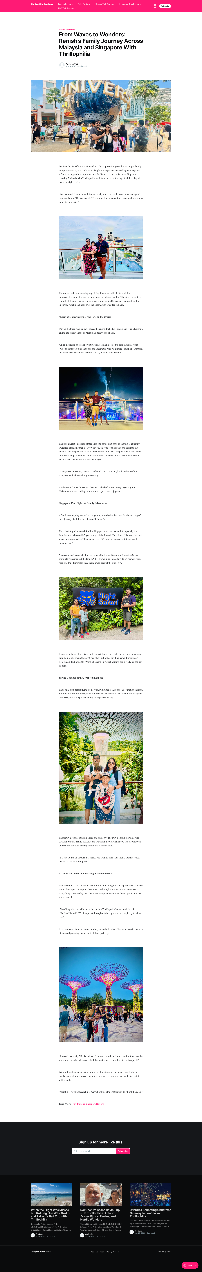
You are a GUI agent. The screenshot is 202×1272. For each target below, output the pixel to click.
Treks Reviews (84, 4)
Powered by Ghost (164, 1252)
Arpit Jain (39, 1234)
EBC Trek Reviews (66, 8)
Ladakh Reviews (65, 4)
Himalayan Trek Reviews (130, 4)
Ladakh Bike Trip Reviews (109, 1252)
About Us (94, 1252)
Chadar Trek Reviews (104, 4)
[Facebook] (155, 5)
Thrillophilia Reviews (42, 4)
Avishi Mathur (72, 64)
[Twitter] (155, 7)
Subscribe (165, 6)
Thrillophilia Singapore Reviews (88, 1103)
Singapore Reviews (67, 29)
